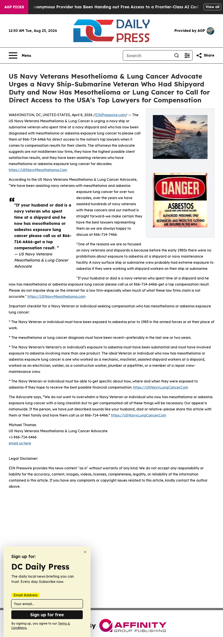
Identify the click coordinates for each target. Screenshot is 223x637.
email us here (20, 443)
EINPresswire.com (110, 115)
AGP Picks (14, 7)
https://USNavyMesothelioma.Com (38, 170)
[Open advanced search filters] (187, 55)
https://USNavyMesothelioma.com (56, 296)
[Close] (85, 552)
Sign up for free (47, 614)
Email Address (25, 595)
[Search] (176, 55)
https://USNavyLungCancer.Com (160, 387)
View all (212, 7)
